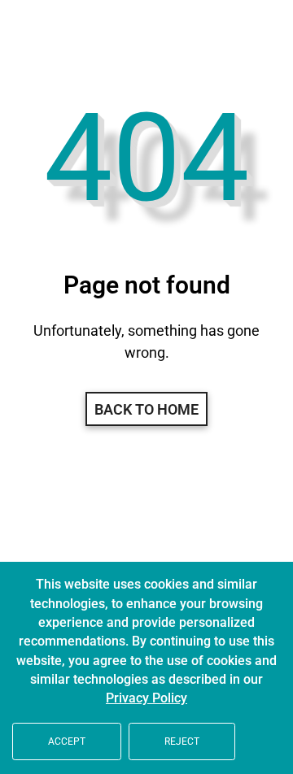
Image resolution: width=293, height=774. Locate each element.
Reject (181, 741)
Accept (66, 741)
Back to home (146, 409)
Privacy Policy (146, 698)
